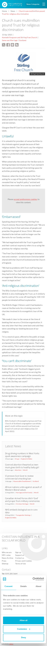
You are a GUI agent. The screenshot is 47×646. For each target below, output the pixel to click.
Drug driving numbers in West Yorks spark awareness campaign (22, 455)
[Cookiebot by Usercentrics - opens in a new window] (33, 579)
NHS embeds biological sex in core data (21, 511)
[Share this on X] (3, 44)
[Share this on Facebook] (8, 44)
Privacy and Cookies (23, 561)
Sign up (18, 552)
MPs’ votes (6, 555)
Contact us (19, 558)
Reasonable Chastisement (22, 481)
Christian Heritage (22, 504)
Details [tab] (23, 586)
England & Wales (26, 459)
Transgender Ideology (23, 515)
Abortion (18, 470)
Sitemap (5, 564)
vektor (11, 644)
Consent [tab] (8, 586)
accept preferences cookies (25, 199)
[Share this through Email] (12, 44)
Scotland (22, 40)
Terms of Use (20, 564)
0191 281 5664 (11, 574)
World (25, 470)
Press (4, 561)
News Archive (7, 558)
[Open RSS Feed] (17, 44)
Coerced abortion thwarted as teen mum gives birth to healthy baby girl (22, 466)
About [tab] (38, 586)
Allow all (23, 620)
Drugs (17, 459)
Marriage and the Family (24, 493)
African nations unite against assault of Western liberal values (23, 488)
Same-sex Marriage (9, 40)
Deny (23, 637)
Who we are (6, 552)
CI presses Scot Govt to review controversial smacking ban (19, 477)
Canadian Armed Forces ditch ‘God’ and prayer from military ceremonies (22, 500)
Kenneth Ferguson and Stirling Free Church (19, 37)
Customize (22, 629)
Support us (19, 555)
